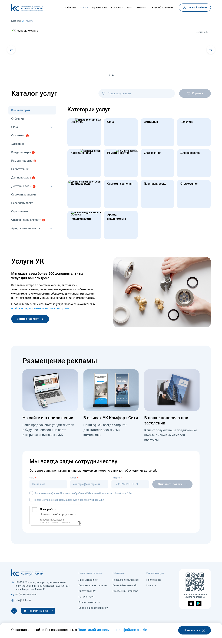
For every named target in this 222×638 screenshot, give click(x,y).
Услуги (84, 7)
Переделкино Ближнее (125, 579)
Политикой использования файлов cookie (112, 630)
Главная (16, 20)
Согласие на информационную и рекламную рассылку (73, 499)
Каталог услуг (86, 596)
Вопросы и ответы (121, 7)
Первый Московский (124, 585)
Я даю (69, 499)
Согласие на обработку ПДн (115, 493)
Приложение (99, 7)
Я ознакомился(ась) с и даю (83, 493)
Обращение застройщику (93, 607)
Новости (141, 7)
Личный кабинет (88, 579)
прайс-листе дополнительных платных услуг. (40, 308)
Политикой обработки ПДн (76, 493)
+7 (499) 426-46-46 (162, 7)
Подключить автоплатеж (93, 585)
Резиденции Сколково (125, 591)
